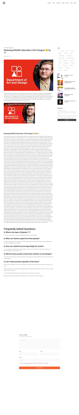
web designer (67, 67)
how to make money (70, 58)
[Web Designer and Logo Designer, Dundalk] (4, 3)
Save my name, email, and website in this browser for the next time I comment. (34, 363)
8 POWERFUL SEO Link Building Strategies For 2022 (69, 82)
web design (60, 67)
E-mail (41, 351)
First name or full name (62, 110)
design (71, 53)
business (60, 53)
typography (71, 65)
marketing (71, 60)
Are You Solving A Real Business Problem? (70, 101)
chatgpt (65, 53)
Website (20, 357)
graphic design (69, 55)
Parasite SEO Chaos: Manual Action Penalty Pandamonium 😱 (70, 88)
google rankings (61, 55)
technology (65, 65)
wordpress (66, 70)
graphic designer (61, 58)
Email (58, 114)
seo (59, 65)
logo (59, 60)
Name (20, 351)
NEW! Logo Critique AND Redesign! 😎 (68, 95)
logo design (65, 60)
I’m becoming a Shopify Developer (68, 75)
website (60, 70)
